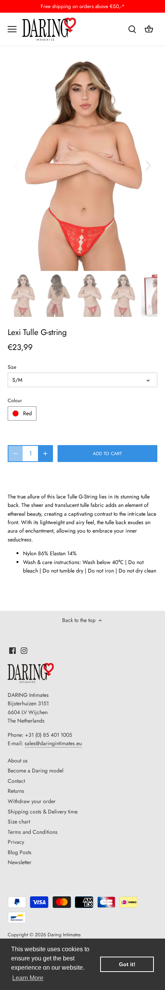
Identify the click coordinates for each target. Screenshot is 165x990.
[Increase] (45, 454)
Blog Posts (19, 852)
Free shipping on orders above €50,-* (83, 6)
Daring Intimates (64, 934)
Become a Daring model (35, 770)
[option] (82, 165)
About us (18, 760)
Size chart (19, 821)
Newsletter (19, 862)
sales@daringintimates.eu (53, 743)
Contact (16, 781)
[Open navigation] (12, 29)
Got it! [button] (127, 964)
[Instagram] (24, 650)
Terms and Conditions (33, 832)
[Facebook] (12, 650)
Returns (16, 791)
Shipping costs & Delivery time (43, 811)
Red (27, 413)
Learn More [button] (27, 978)
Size (12, 367)
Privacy (16, 842)
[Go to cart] (148, 29)
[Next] (147, 165)
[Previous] (17, 165)
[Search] (132, 29)
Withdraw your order (32, 801)
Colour (15, 401)
